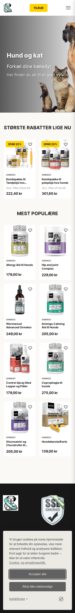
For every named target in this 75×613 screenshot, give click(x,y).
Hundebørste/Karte (54, 441)
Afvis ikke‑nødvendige (37, 586)
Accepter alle (38, 574)
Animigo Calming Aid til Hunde (53, 325)
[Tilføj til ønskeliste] (30, 144)
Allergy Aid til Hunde (19, 264)
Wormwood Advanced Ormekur (19, 325)
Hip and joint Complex (50, 266)
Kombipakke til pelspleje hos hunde (55, 181)
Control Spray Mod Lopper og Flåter (18, 384)
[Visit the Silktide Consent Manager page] (61, 599)
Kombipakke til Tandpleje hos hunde (16, 183)
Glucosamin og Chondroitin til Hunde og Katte (16, 445)
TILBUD (38, 7)
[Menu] (68, 8)
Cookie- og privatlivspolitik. (27, 562)
